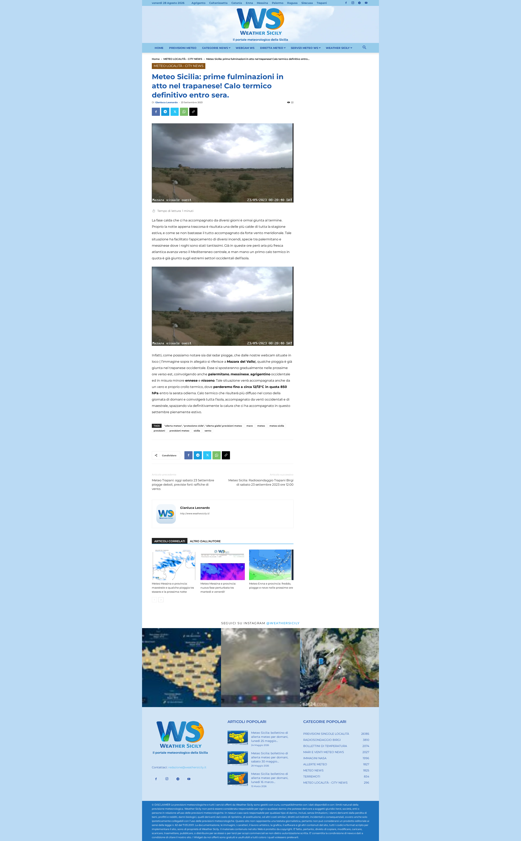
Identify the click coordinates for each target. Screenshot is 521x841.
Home (156, 58)
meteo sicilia (276, 425)
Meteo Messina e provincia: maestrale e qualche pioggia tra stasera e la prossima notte (173, 587)
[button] (364, 48)
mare (249, 425)
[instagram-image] (181, 667)
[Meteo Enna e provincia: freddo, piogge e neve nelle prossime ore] (271, 565)
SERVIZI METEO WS (304, 47)
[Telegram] (359, 3)
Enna (249, 2)
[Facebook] (346, 3)
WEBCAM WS (245, 47)
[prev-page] (154, 599)
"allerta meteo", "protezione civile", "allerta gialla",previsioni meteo (203, 425)
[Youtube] (366, 3)
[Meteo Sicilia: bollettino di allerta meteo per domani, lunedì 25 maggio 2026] (238, 738)
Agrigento (198, 2)
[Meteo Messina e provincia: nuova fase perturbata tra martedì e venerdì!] (222, 565)
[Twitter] (175, 112)
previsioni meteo (179, 430)
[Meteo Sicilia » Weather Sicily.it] (260, 24)
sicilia (197, 430)
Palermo (277, 2)
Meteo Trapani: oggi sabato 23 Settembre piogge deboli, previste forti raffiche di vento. (183, 484)
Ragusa (292, 2)
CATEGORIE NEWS (215, 47)
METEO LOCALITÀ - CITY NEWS (182, 58)
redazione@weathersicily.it (187, 767)
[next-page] (160, 599)
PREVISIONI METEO (182, 47)
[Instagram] (353, 3)
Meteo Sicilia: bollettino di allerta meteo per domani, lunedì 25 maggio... (269, 737)
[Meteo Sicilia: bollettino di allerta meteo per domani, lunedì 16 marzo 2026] (238, 779)
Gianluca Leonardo (166, 102)
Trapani (322, 2)
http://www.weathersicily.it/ (195, 513)
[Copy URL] (193, 112)
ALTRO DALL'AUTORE (205, 541)
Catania (236, 2)
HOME (159, 47)
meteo (261, 425)
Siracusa (307, 2)
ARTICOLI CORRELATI (169, 541)
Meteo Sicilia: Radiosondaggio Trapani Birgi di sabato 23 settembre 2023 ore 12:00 (260, 482)
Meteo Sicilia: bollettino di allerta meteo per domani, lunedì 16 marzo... (269, 778)
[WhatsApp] (184, 112)
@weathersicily (283, 623)
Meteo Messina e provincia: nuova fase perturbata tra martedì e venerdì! (218, 587)
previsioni (159, 430)
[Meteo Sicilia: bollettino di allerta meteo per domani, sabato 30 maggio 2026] (238, 758)
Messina (262, 2)
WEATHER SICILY (338, 47)
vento (208, 430)
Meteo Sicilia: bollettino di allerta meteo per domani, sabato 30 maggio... (269, 757)
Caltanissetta (218, 2)
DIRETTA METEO (271, 47)
